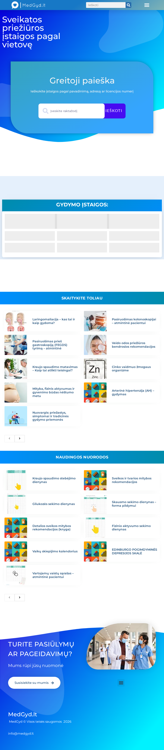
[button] (147, 5)
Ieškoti (113, 111)
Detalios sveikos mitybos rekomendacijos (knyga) (51, 527)
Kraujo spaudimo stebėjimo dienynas (54, 480)
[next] (20, 438)
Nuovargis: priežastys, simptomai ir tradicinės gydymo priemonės (50, 416)
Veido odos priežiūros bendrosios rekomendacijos (133, 345)
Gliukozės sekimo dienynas (53, 504)
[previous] (9, 438)
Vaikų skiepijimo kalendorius (55, 551)
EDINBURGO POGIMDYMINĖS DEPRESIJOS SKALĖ (134, 551)
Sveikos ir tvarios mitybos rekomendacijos (131, 480)
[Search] (128, 5)
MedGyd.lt (22, 714)
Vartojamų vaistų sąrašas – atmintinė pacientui (53, 575)
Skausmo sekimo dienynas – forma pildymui (134, 504)
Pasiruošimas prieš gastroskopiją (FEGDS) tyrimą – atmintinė (49, 344)
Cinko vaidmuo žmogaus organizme (131, 368)
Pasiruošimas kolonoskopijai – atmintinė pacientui (134, 321)
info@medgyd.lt (21, 733)
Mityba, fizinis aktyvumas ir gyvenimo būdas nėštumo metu (53, 392)
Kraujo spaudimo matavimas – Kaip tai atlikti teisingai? (55, 368)
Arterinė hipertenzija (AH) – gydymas (133, 392)
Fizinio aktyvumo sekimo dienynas (131, 527)
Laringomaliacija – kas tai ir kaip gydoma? (53, 321)
